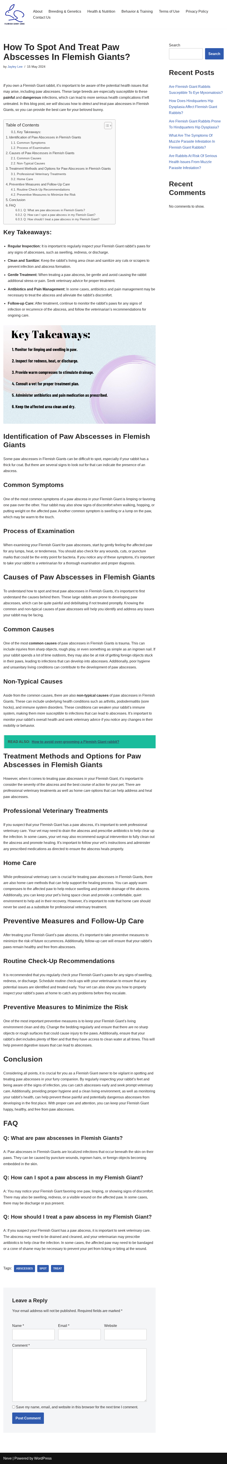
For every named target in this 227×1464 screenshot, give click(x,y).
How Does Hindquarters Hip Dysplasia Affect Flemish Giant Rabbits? (193, 107)
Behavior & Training (137, 11)
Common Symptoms (31, 142)
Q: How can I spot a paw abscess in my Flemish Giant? (59, 215)
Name (18, 1326)
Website (110, 1326)
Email (63, 1326)
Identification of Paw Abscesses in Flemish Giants (45, 137)
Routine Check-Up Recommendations (43, 189)
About (37, 11)
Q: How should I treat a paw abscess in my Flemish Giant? (61, 219)
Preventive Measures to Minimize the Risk (46, 194)
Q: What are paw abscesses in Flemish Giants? (54, 210)
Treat (57, 1268)
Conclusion (17, 200)
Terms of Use (169, 11)
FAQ (12, 205)
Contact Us (42, 17)
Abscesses (24, 1268)
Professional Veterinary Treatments (41, 174)
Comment (21, 1345)
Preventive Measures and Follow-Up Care (39, 184)
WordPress (43, 1458)
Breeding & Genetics (65, 11)
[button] (106, 125)
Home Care (25, 179)
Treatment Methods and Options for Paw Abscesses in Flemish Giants (60, 168)
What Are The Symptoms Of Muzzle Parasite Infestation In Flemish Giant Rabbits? (192, 141)
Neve (7, 1458)
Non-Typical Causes (31, 163)
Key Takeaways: (29, 132)
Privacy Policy (197, 11)
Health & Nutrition (101, 11)
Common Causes (29, 158)
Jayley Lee (15, 66)
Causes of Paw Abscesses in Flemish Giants (41, 153)
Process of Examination (33, 148)
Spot (43, 1268)
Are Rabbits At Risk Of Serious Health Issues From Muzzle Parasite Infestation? (193, 162)
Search (174, 45)
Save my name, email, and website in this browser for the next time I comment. (77, 1407)
